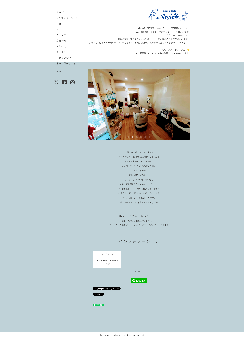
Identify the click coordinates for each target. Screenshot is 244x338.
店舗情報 (61, 40)
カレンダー (62, 35)
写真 (58, 23)
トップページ (63, 12)
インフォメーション (67, 18)
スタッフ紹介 (63, 57)
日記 (58, 72)
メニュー (61, 29)
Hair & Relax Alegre (115, 335)
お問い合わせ (63, 46)
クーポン (61, 52)
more (138, 271)
